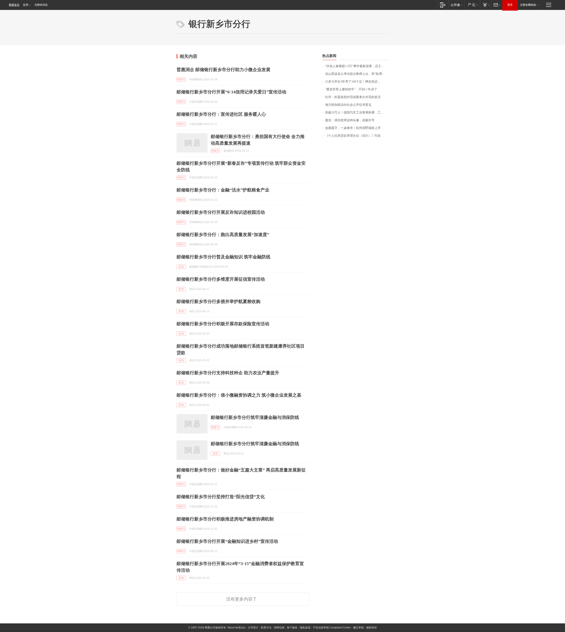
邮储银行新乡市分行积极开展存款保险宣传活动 (223, 323)
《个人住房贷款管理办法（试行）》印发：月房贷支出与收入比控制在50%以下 (356, 135)
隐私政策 (305, 627)
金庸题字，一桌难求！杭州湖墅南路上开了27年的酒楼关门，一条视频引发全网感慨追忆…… (356, 128)
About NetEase (236, 627)
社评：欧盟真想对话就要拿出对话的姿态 (353, 97)
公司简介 (253, 627)
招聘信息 (279, 627)
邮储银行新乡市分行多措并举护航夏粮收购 (218, 301)
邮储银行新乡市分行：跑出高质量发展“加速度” (223, 234)
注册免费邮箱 (528, 4)
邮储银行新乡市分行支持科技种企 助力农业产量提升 (228, 372)
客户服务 (292, 627)
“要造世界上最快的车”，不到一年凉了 (351, 89)
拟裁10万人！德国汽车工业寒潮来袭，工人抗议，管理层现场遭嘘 (356, 112)
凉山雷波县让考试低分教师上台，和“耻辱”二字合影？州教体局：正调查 (356, 74)
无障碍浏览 (41, 4)
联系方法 (266, 627)
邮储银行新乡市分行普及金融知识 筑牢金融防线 (223, 256)
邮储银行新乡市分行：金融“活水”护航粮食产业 (223, 189)
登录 (510, 4)
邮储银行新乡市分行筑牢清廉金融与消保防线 (255, 417)
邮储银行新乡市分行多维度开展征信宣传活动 (221, 279)
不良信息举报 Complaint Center (332, 627)
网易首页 (14, 4)
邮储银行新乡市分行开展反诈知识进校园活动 (221, 212)
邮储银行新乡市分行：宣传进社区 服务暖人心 (221, 114)
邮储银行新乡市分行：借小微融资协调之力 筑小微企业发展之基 (239, 395)
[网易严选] (472, 4)
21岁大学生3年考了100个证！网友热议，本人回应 (356, 81)
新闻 (181, 266)
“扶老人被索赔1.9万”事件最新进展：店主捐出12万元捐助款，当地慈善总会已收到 (356, 66)
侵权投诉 (371, 627)
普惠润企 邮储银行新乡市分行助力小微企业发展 (223, 69)
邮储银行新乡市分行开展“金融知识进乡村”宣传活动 (227, 541)
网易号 (181, 79)
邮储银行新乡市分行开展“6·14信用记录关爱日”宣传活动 (231, 91)
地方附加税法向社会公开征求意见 (348, 104)
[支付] (485, 4)
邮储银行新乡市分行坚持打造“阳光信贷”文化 (221, 496)
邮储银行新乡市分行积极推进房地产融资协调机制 (225, 519)
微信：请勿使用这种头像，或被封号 (350, 120)
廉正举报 (358, 627)
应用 (25, 4)
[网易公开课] (456, 4)
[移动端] (443, 4)
